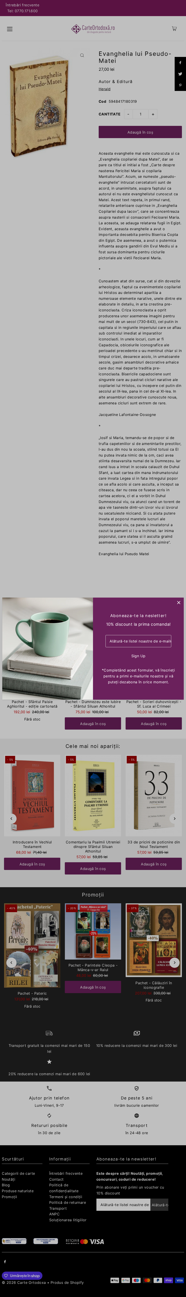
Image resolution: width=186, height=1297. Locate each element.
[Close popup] (179, 603)
